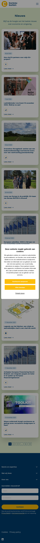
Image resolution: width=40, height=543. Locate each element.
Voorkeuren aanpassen (20, 281)
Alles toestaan (20, 287)
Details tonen (20, 293)
